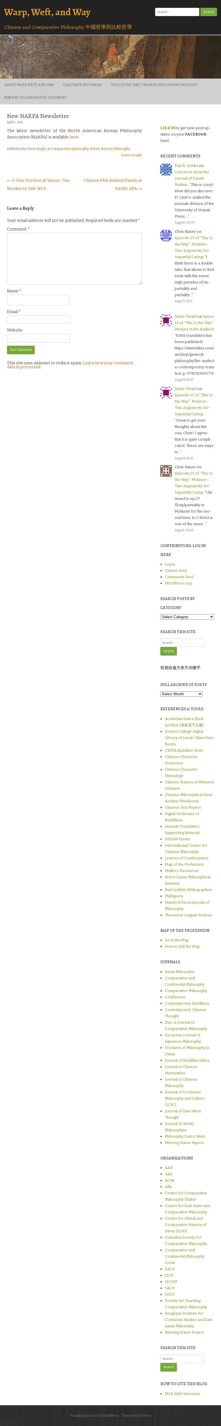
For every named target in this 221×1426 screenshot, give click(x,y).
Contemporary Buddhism (187, 1003)
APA (168, 1187)
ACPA (169, 1180)
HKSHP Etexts (177, 839)
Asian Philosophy (179, 972)
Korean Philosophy (115, 149)
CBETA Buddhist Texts (184, 750)
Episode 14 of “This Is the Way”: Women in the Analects (196, 322)
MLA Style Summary (182, 1393)
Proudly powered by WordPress (94, 1416)
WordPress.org (178, 583)
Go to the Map (177, 940)
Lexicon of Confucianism (186, 858)
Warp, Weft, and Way (47, 12)
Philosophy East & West (185, 1136)
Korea (95, 149)
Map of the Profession (184, 864)
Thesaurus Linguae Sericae (188, 915)
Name (14, 291)
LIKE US (168, 128)
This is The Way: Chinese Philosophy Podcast (154, 85)
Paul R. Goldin (186, 165)
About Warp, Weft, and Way (29, 85)
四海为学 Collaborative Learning (35, 98)
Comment (18, 229)
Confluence (175, 997)
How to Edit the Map (182, 946)
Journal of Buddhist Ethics (187, 1060)
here (74, 137)
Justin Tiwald (186, 316)
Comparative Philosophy (186, 991)
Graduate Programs (82, 85)
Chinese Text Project (183, 807)
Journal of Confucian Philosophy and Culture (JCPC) (185, 1098)
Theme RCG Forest (136, 1416)
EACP (169, 1269)
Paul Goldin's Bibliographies (188, 890)
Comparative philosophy (69, 149)
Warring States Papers (184, 1143)
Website (14, 330)
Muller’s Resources (182, 871)
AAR (169, 1168)
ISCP (169, 1275)
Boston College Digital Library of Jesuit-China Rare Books (189, 737)
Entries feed (176, 570)
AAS (168, 1174)
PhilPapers (174, 896)
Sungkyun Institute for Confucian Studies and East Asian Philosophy (188, 1319)
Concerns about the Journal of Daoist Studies (192, 178)
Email (14, 311)
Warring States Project (184, 1332)
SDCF (170, 1294)
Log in (170, 564)
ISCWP (171, 1282)
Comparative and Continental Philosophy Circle (185, 1256)
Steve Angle (36, 149)
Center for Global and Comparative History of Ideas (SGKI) (185, 1224)
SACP (169, 1288)
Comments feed (179, 577)
